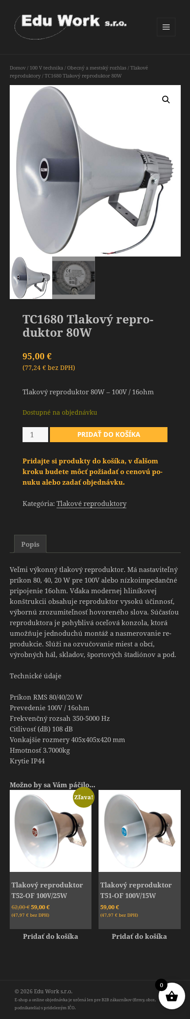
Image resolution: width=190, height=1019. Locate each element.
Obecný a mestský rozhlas (96, 67)
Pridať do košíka (108, 434)
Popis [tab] (30, 544)
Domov (18, 67)
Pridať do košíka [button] (50, 936)
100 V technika (46, 67)
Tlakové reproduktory (91, 503)
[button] (166, 100)
